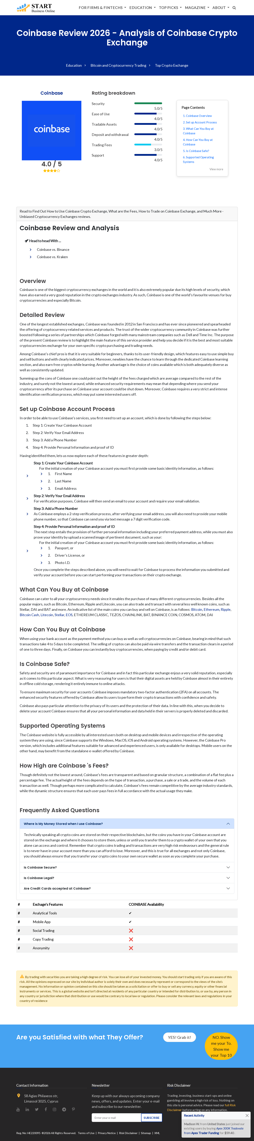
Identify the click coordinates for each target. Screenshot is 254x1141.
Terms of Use (86, 1133)
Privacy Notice (107, 1133)
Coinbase (51, 93)
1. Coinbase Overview (197, 115)
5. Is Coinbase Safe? (196, 151)
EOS (69, 615)
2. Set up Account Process (200, 122)
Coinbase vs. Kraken (52, 257)
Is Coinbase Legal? (39, 878)
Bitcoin (196, 609)
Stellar (59, 615)
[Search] (234, 7)
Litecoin (46, 615)
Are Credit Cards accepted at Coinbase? (57, 888)
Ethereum (211, 609)
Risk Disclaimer (128, 1133)
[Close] (247, 1115)
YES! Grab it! (179, 1037)
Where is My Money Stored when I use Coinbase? (63, 824)
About (219, 7)
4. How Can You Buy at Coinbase (198, 142)
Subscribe (152, 1117)
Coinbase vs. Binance (53, 249)
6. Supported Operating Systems (198, 159)
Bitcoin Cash (29, 615)
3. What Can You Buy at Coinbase (198, 131)
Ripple (226, 609)
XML (157, 1133)
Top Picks (169, 7)
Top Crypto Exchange (171, 65)
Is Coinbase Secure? (40, 867)
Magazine (195, 7)
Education (141, 7)
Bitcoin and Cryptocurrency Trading (118, 65)
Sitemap (146, 1133)
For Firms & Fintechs (101, 7)
